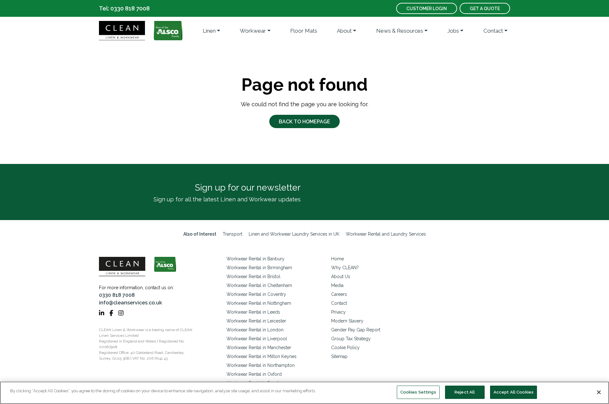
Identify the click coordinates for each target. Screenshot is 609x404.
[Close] (599, 392)
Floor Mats (303, 31)
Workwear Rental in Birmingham (259, 267)
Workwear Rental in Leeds (253, 312)
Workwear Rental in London (255, 329)
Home (337, 258)
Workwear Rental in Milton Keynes (261, 356)
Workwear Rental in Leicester (256, 320)
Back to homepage (304, 122)
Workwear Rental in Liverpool (256, 338)
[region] (304, 392)
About (344, 31)
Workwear (253, 31)
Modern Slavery (347, 320)
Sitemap (339, 356)
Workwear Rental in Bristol (253, 276)
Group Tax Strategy (351, 338)
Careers (339, 294)
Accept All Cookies (514, 392)
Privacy (338, 312)
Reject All (465, 392)
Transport (232, 234)
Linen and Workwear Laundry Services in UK (294, 234)
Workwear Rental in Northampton (260, 365)
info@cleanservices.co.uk (130, 303)
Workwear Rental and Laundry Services (386, 234)
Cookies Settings (418, 392)
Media (337, 285)
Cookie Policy (345, 347)
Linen (209, 31)
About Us (340, 276)
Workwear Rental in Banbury (255, 258)
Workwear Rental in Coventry (256, 294)
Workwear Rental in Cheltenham (259, 285)
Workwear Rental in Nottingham (258, 303)
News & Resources (399, 31)
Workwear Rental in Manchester (258, 347)
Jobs (453, 31)
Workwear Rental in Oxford (254, 374)
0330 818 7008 (117, 295)
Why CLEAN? (345, 267)
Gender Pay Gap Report (355, 329)
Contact (493, 31)
